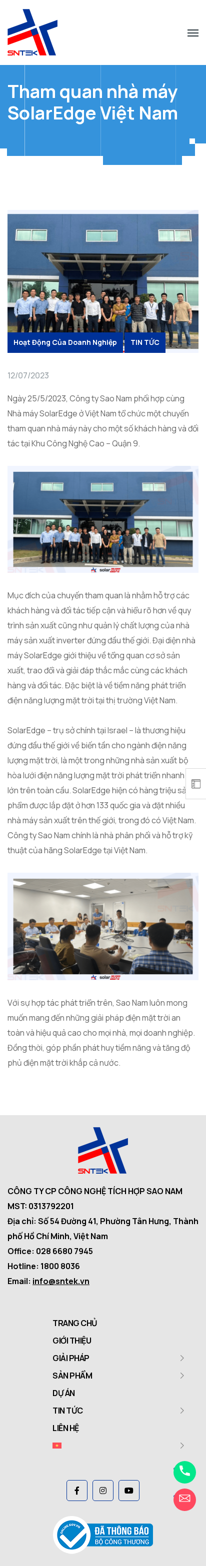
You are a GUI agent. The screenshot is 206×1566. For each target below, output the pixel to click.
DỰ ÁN (63, 1393)
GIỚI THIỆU (71, 1340)
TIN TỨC (145, 342)
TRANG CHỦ (75, 1323)
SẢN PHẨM (72, 1375)
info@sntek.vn (61, 1281)
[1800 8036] (185, 1472)
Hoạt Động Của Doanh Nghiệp (65, 342)
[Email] (185, 1500)
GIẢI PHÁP (71, 1358)
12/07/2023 (28, 375)
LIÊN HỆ (65, 1428)
